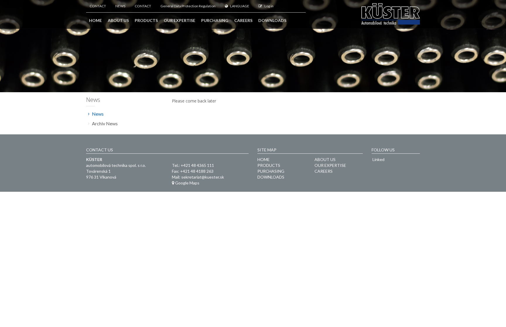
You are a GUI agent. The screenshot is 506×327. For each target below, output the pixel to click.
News (98, 114)
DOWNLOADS (270, 176)
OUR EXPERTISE (330, 165)
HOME (263, 159)
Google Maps (186, 182)
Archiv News (105, 123)
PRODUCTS (268, 165)
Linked (378, 159)
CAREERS (323, 171)
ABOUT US (325, 159)
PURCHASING (270, 171)
